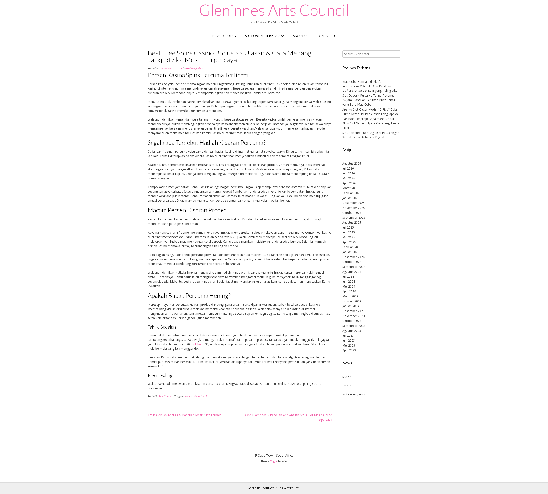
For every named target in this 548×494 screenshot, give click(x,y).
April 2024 (349, 291)
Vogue (274, 461)
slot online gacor (353, 394)
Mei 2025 (348, 237)
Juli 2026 (348, 168)
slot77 (346, 377)
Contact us (327, 36)
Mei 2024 (348, 286)
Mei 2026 (348, 178)
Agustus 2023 (351, 331)
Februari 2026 (351, 193)
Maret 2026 (350, 188)
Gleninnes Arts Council (274, 10)
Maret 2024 (350, 296)
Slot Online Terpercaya (264, 36)
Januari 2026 (350, 198)
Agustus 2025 (351, 222)
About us (300, 36)
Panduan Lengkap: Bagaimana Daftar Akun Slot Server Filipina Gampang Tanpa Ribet (370, 123)
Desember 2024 (353, 257)
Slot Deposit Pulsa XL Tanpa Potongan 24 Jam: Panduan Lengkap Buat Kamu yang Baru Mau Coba (369, 99)
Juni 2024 (348, 281)
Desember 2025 (353, 203)
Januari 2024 (350, 306)
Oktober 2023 (351, 321)
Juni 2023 (348, 340)
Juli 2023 (348, 335)
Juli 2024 (348, 276)
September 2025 (353, 217)
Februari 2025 (351, 247)
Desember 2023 (353, 311)
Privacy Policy (224, 36)
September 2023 (353, 326)
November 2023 (353, 316)
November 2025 (353, 208)
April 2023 (349, 350)
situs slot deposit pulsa (196, 396)
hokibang (198, 344)
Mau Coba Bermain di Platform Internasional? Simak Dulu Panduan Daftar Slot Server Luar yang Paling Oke (369, 86)
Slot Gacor (165, 396)
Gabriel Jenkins (194, 68)
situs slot (348, 385)
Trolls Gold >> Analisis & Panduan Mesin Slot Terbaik (184, 415)
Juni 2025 (348, 232)
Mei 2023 (348, 345)
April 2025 (349, 242)
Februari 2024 (351, 301)
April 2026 (349, 183)
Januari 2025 (350, 252)
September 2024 (353, 267)
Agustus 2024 (351, 272)
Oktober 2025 (351, 213)
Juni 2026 (348, 173)
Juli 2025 (348, 227)
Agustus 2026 (351, 163)
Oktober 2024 (351, 262)
